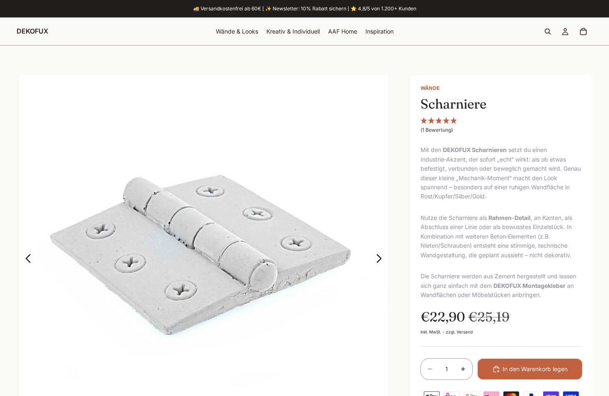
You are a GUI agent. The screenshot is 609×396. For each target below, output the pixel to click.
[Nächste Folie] (381, 260)
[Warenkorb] (583, 31)
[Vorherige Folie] (26, 260)
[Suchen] (548, 31)
